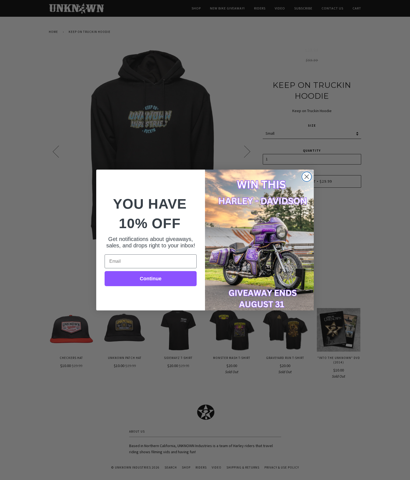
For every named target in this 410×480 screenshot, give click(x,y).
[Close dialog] (307, 177)
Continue (150, 278)
